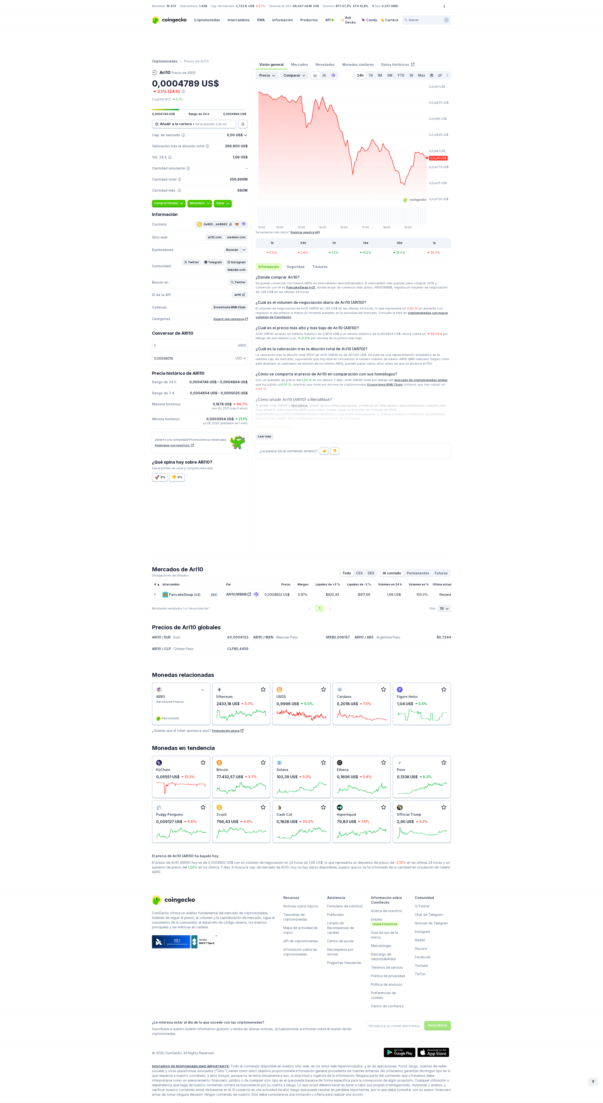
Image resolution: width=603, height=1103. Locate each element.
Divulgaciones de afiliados (170, 575)
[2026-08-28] (431, 75)
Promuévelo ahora (226, 731)
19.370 (171, 6)
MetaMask (299, 405)
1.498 (203, 6)
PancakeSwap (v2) (300, 287)
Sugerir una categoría (228, 319)
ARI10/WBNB (236, 594)
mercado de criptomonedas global (420, 380)
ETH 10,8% (360, 6)
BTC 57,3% (343, 6)
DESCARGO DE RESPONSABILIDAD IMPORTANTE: (191, 1066)
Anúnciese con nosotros (172, 445)
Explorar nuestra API (305, 232)
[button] (214, 237)
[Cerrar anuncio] (202, 690)
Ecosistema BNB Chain (385, 384)
